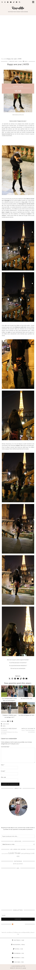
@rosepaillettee (18, 863)
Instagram (18, 944)
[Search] (19, 2)
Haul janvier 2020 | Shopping (28, 730)
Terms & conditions (7, 932)
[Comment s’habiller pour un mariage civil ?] (9, 708)
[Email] (26, 679)
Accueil (3, 58)
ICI (26, 200)
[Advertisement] (18, 34)
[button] (34, 2)
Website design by (18, 968)
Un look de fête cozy (26, 698)
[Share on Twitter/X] (10, 721)
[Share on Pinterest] (12, 721)
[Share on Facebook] (8, 721)
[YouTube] (11, 2)
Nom (3, 765)
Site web (3, 777)
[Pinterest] (7, 2)
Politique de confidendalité (22, 932)
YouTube (19, 962)
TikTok (18, 949)
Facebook (18, 953)
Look (20, 61)
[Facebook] (16, 2)
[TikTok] (13, 2)
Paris (3, 726)
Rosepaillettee (18, 8)
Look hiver (6, 724)
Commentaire (5, 746)
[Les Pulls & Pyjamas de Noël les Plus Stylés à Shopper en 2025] (26, 708)
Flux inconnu (19, 924)
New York (24, 202)
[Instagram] (5, 2)
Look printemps (25, 853)
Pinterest (18, 957)
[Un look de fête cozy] (26, 691)
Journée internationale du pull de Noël (9, 731)
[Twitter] (2, 2)
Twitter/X (18, 940)
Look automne (5, 853)
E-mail (3, 771)
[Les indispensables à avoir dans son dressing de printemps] (9, 691)
